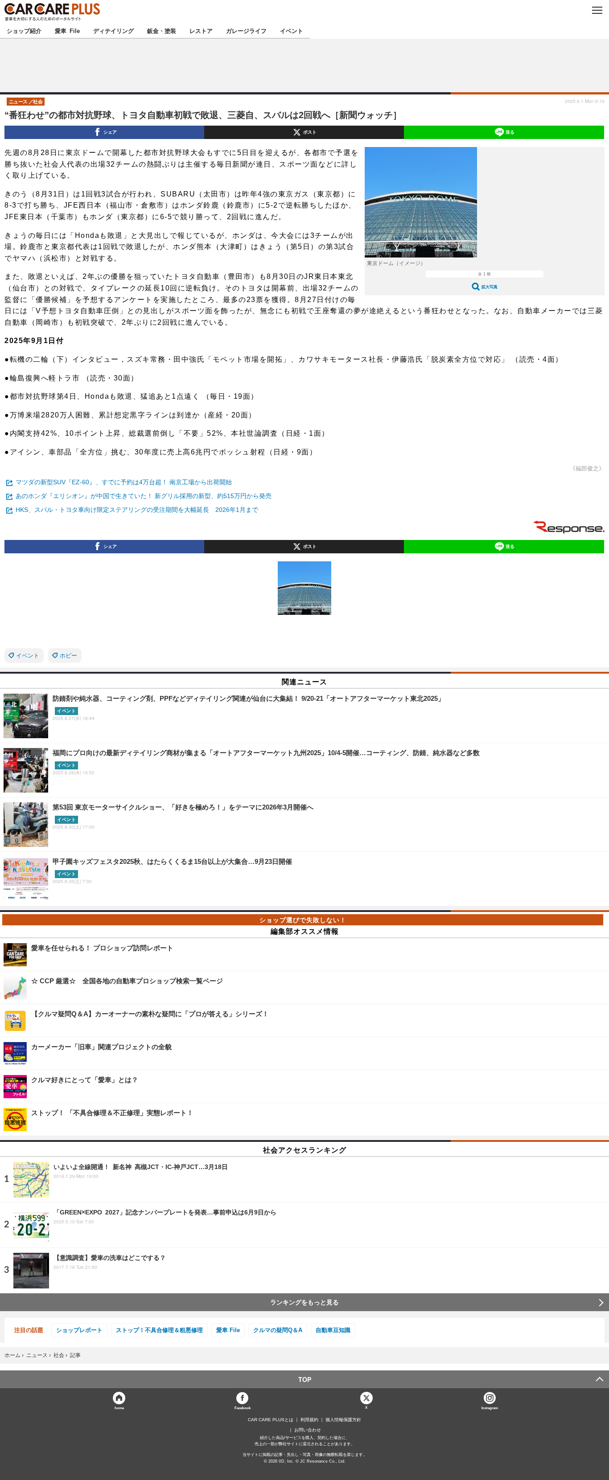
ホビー (68, 655)
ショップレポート (79, 1330)
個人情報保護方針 (343, 1420)
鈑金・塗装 (161, 30)
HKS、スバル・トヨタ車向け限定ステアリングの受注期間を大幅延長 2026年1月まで (137, 509)
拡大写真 (489, 287)
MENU (596, 10)
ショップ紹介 (24, 30)
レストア (201, 30)
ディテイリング (113, 30)
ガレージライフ (246, 30)
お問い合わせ (307, 1430)
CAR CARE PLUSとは (270, 1420)
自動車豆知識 (333, 1330)
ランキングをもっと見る (304, 1302)
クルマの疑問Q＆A (277, 1330)
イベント (291, 30)
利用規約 (309, 1420)
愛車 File (67, 30)
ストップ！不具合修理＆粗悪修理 (159, 1330)
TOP (304, 1379)
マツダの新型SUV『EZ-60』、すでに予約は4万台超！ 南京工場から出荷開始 (124, 482)
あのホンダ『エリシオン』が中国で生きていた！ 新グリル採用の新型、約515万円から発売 (144, 495)
